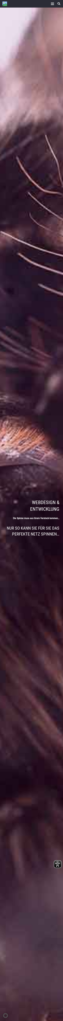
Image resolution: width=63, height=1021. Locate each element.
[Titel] (4, 4)
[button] (52, 3)
